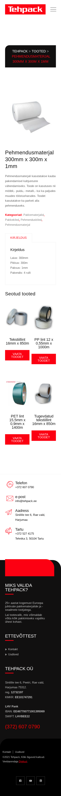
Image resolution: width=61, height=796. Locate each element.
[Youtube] (30, 780)
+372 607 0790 (24, 487)
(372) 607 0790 (22, 726)
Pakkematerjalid (33, 215)
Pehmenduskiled (31, 219)
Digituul (23, 761)
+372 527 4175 (24, 533)
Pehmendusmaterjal (17, 224)
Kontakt (13, 649)
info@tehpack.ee (26, 501)
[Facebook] (20, 780)
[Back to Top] (54, 790)
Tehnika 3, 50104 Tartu (29, 538)
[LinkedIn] (40, 780)
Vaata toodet (17, 355)
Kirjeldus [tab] (18, 237)
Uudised (13, 654)
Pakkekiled (12, 219)
